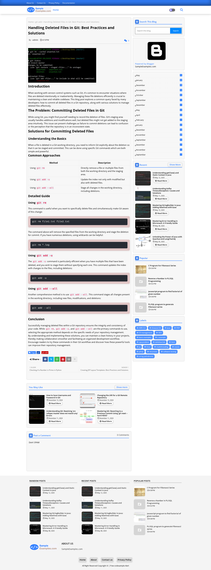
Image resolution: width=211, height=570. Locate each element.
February (158, 120)
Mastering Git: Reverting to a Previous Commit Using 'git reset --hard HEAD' (112, 413)
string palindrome (146, 356)
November (159, 90)
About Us (30, 3)
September (158, 100)
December (159, 85)
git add (38, 22)
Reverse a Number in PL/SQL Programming (160, 279)
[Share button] (74, 359)
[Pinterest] (62, 359)
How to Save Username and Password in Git (58, 396)
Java (168, 328)
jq (139, 347)
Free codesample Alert (119, 565)
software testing (169, 351)
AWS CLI (142, 328)
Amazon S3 (156, 328)
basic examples (145, 337)
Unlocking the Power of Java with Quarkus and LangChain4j (167, 238)
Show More (175, 164)
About (94, 559)
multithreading (162, 347)
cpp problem (144, 342)
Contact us (41, 3)
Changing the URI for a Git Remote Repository (112, 396)
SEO (160, 332)
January (159, 80)
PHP (178, 328)
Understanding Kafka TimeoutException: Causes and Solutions (166, 191)
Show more (121, 387)
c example (161, 337)
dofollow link (160, 342)
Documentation (68, 3)
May (158, 75)
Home (56, 9)
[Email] (68, 359)
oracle (176, 347)
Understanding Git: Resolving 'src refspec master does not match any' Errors (62, 413)
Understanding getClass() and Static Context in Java (166, 174)
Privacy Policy (54, 3)
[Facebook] (45, 359)
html (173, 342)
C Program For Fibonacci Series (162, 265)
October (158, 95)
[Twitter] (51, 359)
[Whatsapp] (57, 359)
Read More (56, 403)
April (158, 115)
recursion (153, 351)
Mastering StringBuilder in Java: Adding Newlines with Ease (167, 206)
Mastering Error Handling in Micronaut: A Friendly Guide (165, 222)
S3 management (145, 332)
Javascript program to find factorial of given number (165, 292)
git (38, 352)
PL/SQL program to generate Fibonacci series (161, 305)
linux (148, 347)
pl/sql (141, 351)
